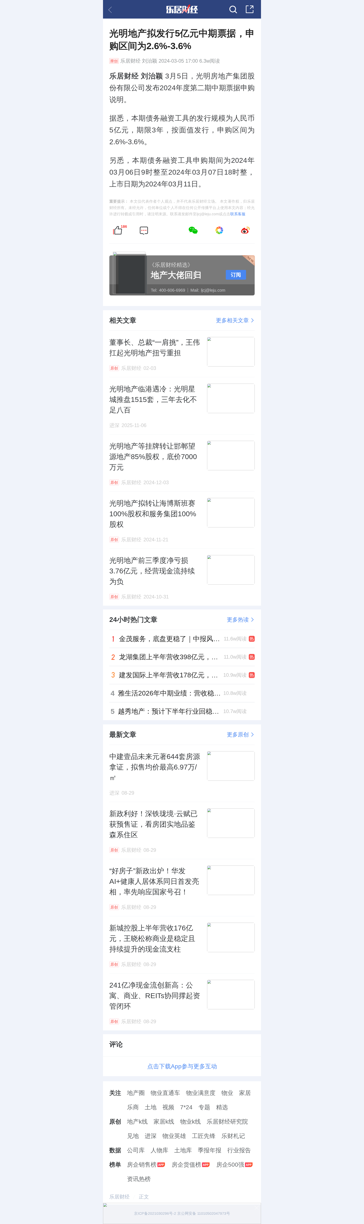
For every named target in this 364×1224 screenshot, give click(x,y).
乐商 (133, 1107)
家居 (245, 1093)
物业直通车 (165, 1093)
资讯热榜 (139, 1179)
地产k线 (137, 1121)
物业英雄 (174, 1136)
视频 (168, 1107)
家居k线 (164, 1121)
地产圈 (136, 1093)
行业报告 (239, 1150)
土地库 (183, 1150)
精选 (222, 1107)
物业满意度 (200, 1093)
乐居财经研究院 (227, 1121)
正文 (144, 1197)
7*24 (186, 1107)
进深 (151, 1136)
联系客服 (237, 214)
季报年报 (209, 1150)
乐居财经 (130, 61)
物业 (227, 1093)
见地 (133, 1136)
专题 (204, 1107)
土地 (151, 1107)
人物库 (159, 1150)
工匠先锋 (203, 1136)
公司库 (136, 1150)
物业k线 (190, 1121)
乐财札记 (233, 1136)
